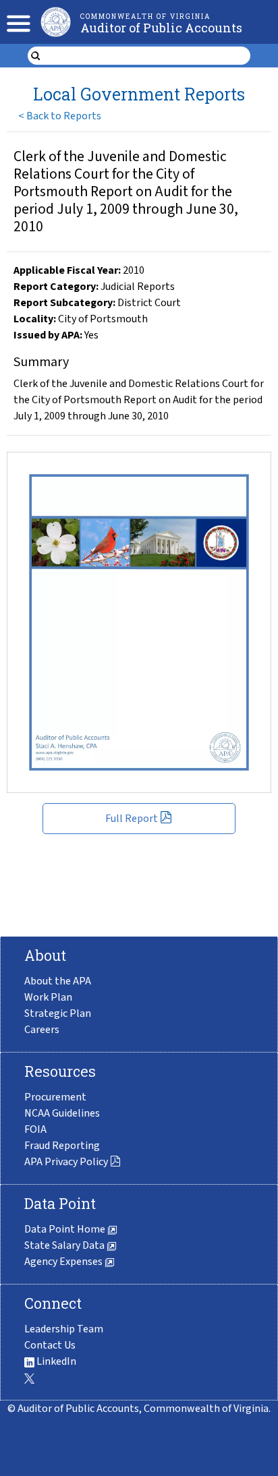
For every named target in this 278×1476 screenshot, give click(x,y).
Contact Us (50, 1345)
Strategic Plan (57, 1013)
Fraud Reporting (62, 1145)
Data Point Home (65, 1229)
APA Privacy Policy (66, 1161)
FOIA (35, 1129)
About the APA (57, 981)
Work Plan (48, 997)
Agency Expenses (64, 1261)
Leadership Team (63, 1329)
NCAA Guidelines (62, 1113)
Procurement (55, 1097)
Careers (41, 1029)
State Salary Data (65, 1245)
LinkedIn (55, 1361)
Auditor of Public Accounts (161, 28)
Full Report (131, 818)
